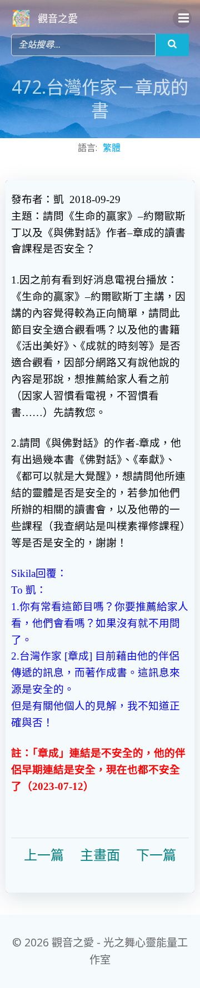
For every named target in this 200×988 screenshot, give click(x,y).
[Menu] (182, 18)
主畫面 (100, 855)
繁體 (112, 147)
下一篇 (156, 855)
